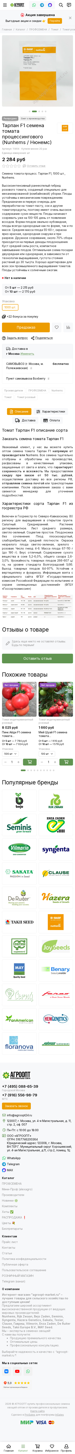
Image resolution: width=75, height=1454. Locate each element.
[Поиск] (61, 5)
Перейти (55, 20)
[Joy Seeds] (56, 946)
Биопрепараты (12, 1228)
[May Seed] (19, 971)
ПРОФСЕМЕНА (38, 29)
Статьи (7, 1253)
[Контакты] (69, 5)
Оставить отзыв (37, 658)
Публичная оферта (15, 1264)
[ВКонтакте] (6, 1371)
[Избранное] (56, 327)
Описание (21, 411)
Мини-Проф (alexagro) (17, 1189)
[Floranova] (19, 1043)
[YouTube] (17, 1371)
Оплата (55, 420)
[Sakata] (19, 874)
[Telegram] (42, 5)
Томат (54, 29)
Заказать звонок (16, 1106)
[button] (29, 111)
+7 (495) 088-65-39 (20, 1086)
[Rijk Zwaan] (56, 801)
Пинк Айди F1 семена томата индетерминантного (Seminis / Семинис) (16, 734)
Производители (13, 390)
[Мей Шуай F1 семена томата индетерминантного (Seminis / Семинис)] (56, 699)
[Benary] (56, 971)
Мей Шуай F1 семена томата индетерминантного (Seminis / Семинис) (53, 734)
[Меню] (5, 5)
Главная (7, 29)
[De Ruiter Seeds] (19, 898)
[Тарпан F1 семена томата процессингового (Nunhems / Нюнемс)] (37, 71)
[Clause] (56, 874)
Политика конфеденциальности (24, 1259)
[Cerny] (19, 995)
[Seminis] (19, 825)
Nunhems (57, 390)
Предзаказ (26, 327)
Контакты (8, 1247)
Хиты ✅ (7, 1211)
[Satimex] (56, 1043)
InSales (59, 1414)
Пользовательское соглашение (24, 1270)
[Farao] (56, 995)
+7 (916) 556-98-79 (19, 1095)
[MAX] (50, 5)
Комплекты (9, 1206)
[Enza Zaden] (56, 825)
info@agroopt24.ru (19, 1115)
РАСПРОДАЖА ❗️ (14, 1217)
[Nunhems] (65, 128)
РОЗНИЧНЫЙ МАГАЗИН (18, 1275)
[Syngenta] (56, 849)
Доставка (28, 420)
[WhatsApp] (34, 5)
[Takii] (19, 922)
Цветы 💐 (8, 1223)
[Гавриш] (19, 946)
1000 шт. (10, 307)
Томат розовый (26, 397)
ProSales (30, 1414)
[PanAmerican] (19, 1019)
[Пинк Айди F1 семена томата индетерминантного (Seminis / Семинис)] (19, 699)
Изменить (27, 353)
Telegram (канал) (13, 1281)
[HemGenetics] (56, 1019)
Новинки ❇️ (10, 1200)
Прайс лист (10, 1242)
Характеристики (53, 411)
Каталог (20, 29)
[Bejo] (19, 801)
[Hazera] (56, 898)
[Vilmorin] (19, 849)
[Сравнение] (68, 327)
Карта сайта (37, 1411)
